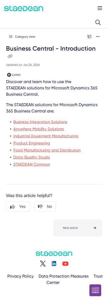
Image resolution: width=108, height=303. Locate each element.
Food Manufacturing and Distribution (46, 150)
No (49, 206)
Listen (16, 75)
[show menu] (100, 8)
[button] (78, 228)
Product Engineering (31, 143)
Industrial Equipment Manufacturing (45, 136)
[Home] (23, 8)
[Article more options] (98, 37)
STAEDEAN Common (31, 164)
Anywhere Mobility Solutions (38, 129)
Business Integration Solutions (40, 122)
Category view (24, 37)
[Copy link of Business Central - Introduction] (10, 56)
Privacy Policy (20, 276)
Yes (22, 206)
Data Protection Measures (64, 276)
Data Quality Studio (31, 157)
